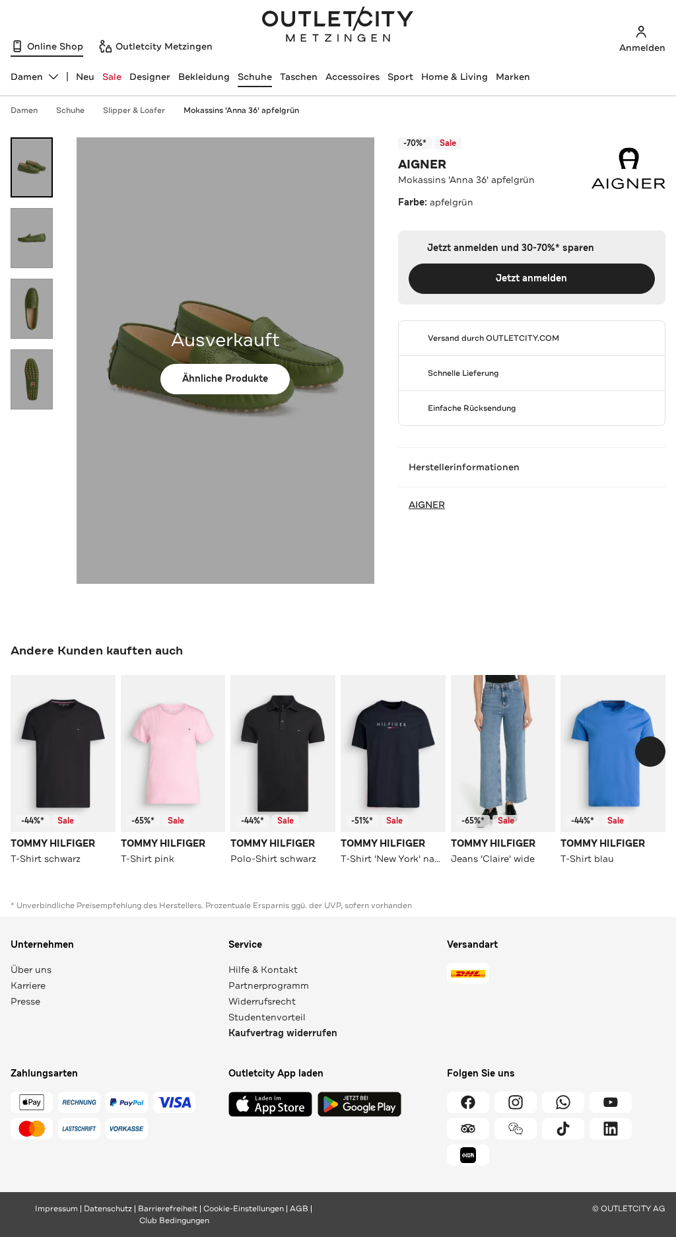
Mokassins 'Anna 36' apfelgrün (241, 110)
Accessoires (352, 77)
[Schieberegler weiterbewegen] (650, 751)
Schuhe (255, 77)
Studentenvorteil (267, 1017)
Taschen (299, 77)
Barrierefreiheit (167, 1208)
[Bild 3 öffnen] (32, 309)
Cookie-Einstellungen (243, 1208)
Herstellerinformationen (464, 467)
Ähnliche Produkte (225, 378)
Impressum (56, 1208)
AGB (299, 1208)
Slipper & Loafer (134, 110)
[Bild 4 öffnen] (32, 379)
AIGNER (422, 164)
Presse (25, 1001)
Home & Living (454, 77)
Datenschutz (108, 1208)
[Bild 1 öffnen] (32, 167)
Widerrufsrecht (262, 1001)
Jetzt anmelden (531, 278)
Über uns (31, 969)
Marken (513, 77)
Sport (400, 77)
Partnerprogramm (268, 985)
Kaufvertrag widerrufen (282, 1033)
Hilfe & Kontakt (263, 969)
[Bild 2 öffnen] (32, 238)
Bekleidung (204, 77)
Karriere (28, 985)
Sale (111, 77)
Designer (149, 77)
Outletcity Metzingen (338, 25)
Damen (24, 110)
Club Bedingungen (174, 1220)
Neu (85, 77)
